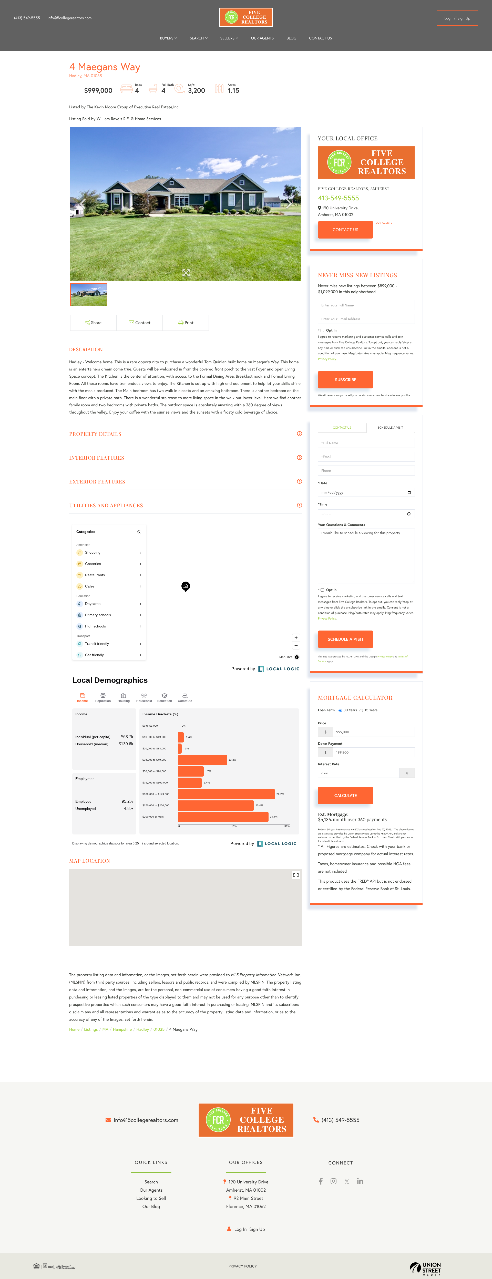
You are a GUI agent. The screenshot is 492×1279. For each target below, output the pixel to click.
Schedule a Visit (390, 428)
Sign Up (463, 18)
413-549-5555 (338, 198)
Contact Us (345, 229)
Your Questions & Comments (341, 524)
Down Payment (330, 743)
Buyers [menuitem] (166, 38)
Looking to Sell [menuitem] (151, 1198)
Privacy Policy (327, 359)
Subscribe (345, 379)
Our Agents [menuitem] (262, 38)
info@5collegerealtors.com (70, 18)
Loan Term (326, 710)
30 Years (350, 710)
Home (74, 1029)
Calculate (345, 795)
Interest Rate (328, 764)
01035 (159, 1029)
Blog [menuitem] (291, 38)
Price (322, 723)
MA (105, 1029)
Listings (91, 1029)
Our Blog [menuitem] (151, 1206)
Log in (449, 18)
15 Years (371, 710)
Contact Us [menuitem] (320, 38)
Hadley (142, 1029)
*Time (322, 504)
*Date (322, 483)
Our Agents (384, 222)
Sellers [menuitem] (227, 38)
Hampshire (122, 1029)
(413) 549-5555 (27, 18)
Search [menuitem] (197, 38)
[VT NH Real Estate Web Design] (434, 1269)
